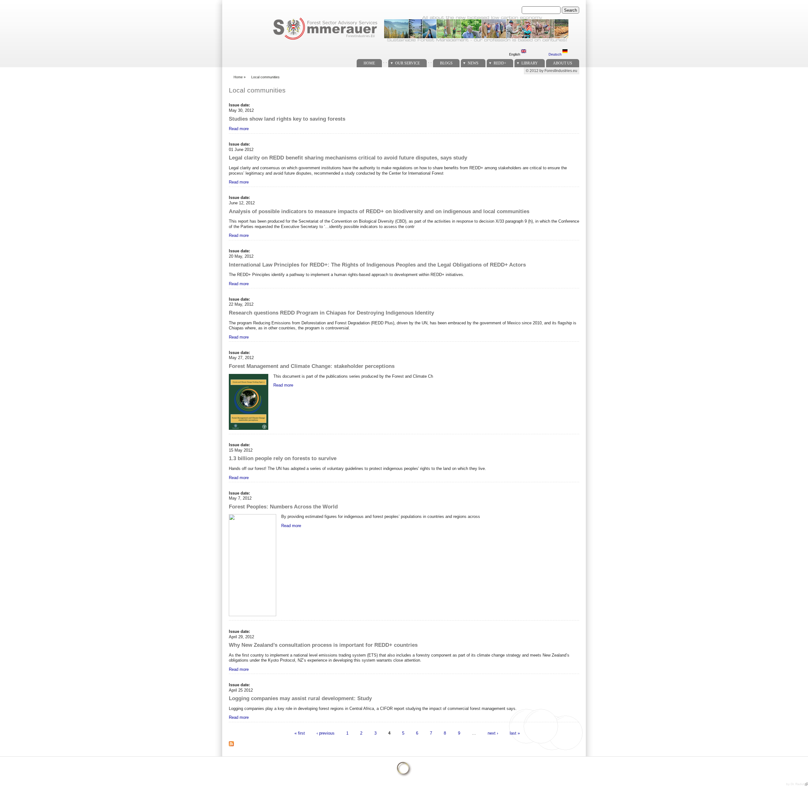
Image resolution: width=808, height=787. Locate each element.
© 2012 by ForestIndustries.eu (551, 71)
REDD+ (500, 63)
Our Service (407, 63)
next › (493, 732)
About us (562, 63)
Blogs (446, 63)
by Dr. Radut (795, 784)
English (515, 54)
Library (529, 63)
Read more (239, 128)
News (473, 63)
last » (515, 732)
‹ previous (326, 732)
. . (385, 61)
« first (299, 732)
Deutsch (555, 54)
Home (369, 63)
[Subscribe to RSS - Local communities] (234, 747)
